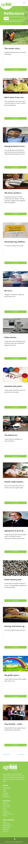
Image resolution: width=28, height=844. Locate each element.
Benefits (5, 803)
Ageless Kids (6, 829)
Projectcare (5, 831)
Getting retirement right (15, 626)
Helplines (5, 815)
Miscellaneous (6, 796)
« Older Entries (6, 754)
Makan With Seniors (7, 825)
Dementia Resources (8, 814)
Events (4, 808)
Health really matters (13, 482)
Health (4, 791)
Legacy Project (6, 827)
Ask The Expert (6, 805)
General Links (6, 812)
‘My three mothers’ (12, 193)
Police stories (10, 337)
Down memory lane (12, 579)
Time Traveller (6, 824)
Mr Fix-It (8, 290)
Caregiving (5, 793)
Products (5, 810)
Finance (5, 789)
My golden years (11, 675)
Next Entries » (22, 754)
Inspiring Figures (7, 787)
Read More (15, 69)
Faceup (4, 822)
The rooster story (11, 48)
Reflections (5, 795)
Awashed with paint (13, 386)
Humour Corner (6, 806)
